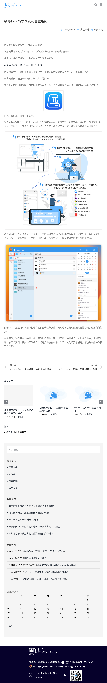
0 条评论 (19, 416)
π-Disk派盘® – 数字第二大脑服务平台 (23, 65)
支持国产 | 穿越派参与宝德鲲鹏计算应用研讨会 (47, 571)
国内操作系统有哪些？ (35, 558)
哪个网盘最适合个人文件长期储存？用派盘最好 (32, 505)
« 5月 (9, 625)
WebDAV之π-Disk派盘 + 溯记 (23, 519)
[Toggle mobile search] (95, 4)
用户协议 (88, 662)
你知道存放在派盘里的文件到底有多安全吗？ (31, 533)
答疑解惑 (13, 481)
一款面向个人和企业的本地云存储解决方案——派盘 (34, 526)
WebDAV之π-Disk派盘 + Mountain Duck (56, 564)
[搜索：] (53, 449)
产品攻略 (84, 29)
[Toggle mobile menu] (101, 4)
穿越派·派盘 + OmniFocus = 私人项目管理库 (44, 578)
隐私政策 (77, 662)
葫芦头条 (13, 488)
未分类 (12, 474)
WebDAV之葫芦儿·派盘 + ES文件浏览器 (44, 551)
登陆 (11, 432)
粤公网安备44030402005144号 (48, 666)
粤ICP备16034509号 (75, 666)
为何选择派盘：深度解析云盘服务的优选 (29, 512)
